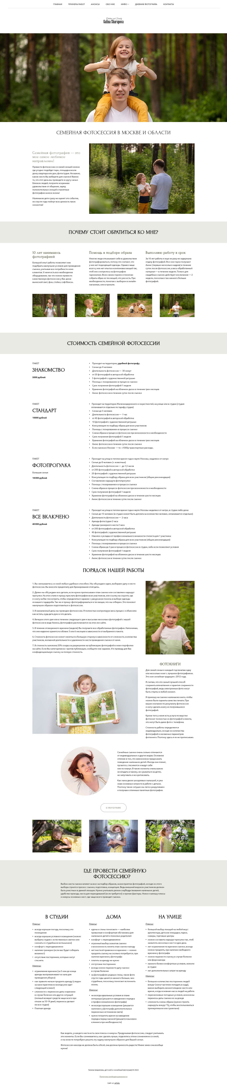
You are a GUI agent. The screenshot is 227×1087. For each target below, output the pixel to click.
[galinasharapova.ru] (114, 20)
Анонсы (95, 4)
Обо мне (110, 4)
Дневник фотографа (146, 4)
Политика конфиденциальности (113, 1076)
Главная (57, 4)
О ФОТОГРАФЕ (113, 807)
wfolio (117, 1083)
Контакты (168, 4)
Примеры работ (76, 4)
